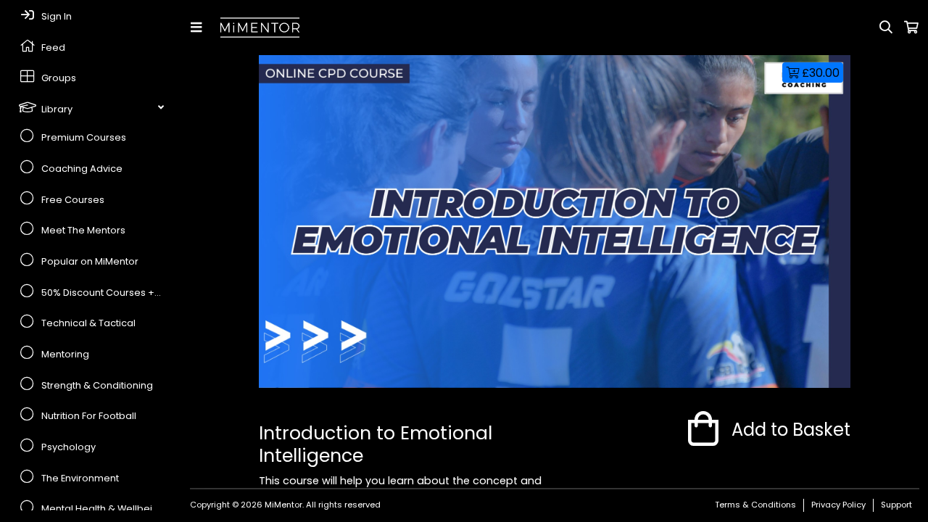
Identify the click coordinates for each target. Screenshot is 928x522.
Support (896, 504)
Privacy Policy (838, 504)
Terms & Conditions (755, 504)
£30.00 (819, 73)
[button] (199, 28)
